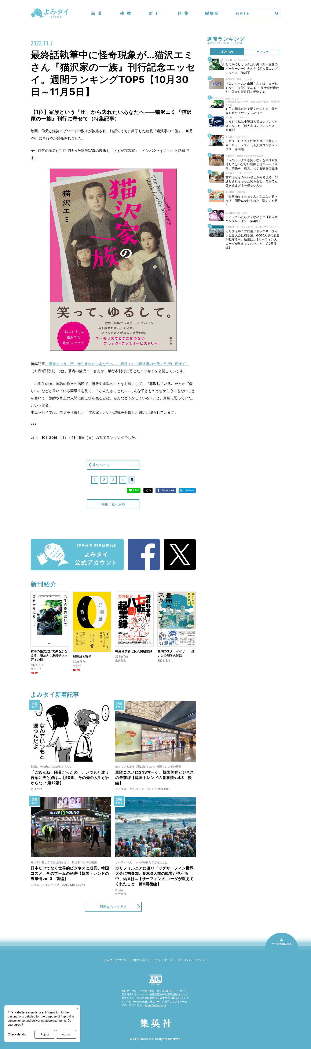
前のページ (101, 465)
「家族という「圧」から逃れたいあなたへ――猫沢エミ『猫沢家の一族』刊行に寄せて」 (117, 364)
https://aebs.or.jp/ (155, 1005)
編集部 (212, 13)
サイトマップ (164, 960)
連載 (125, 13)
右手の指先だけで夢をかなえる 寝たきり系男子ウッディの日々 (49, 655)
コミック (262, 52)
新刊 (154, 13)
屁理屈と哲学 (82, 656)
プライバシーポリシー (193, 960)
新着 (96, 13)
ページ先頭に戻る (281, 949)
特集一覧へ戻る (113, 504)
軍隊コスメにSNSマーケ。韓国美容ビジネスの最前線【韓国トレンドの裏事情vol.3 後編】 (154, 777)
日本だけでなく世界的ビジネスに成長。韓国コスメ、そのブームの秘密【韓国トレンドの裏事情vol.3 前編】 (70, 873)
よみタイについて (115, 960)
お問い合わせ (141, 960)
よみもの (227, 51)
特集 (183, 13)
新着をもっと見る (113, 907)
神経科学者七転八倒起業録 (133, 651)
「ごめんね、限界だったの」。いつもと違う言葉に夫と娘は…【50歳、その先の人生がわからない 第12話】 (70, 777)
